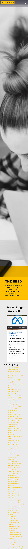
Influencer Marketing (15, 540)
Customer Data (13, 447)
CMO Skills (12, 438)
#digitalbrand (13, 393)
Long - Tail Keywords (15, 463)
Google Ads (12, 457)
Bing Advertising (13, 420)
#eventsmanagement (15, 506)
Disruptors (12, 451)
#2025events (12, 410)
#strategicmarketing (15, 396)
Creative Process (13, 424)
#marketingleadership (15, 418)
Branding (11, 377)
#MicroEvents (12, 498)
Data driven (12, 449)
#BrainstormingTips (14, 475)
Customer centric (14, 530)
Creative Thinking (14, 444)
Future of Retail (13, 455)
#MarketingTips (13, 391)
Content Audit (13, 520)
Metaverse (12, 333)
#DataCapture (13, 481)
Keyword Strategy (14, 461)
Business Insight (13, 402)
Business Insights (14, 380)
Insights (11, 459)
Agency (11, 434)
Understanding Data (14, 471)
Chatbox (11, 442)
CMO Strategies (13, 440)
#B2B (10, 387)
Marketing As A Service (15, 547)
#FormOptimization (14, 483)
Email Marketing (13, 453)
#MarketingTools (13, 496)
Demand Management (15, 534)
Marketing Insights (15, 332)
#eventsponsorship (14, 430)
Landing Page (12, 544)
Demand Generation (14, 532)
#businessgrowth (14, 371)
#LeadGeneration (14, 414)
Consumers (12, 518)
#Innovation (12, 489)
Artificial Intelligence (15, 436)
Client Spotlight (13, 512)
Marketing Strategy (14, 406)
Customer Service (14, 528)
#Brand (11, 412)
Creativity (11, 426)
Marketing (12, 373)
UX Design (12, 469)
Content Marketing (14, 522)
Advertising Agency (14, 398)
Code (10, 514)
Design (11, 382)
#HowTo (11, 485)
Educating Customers (15, 536)
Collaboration (12, 516)
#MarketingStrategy (14, 389)
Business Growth (13, 422)
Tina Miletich (13, 344)
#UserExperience (14, 502)
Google (11, 538)
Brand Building (13, 400)
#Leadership (12, 491)
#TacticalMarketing (14, 500)
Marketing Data (13, 465)
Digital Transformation (15, 375)
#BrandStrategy (13, 477)
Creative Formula (14, 526)
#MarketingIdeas (13, 494)
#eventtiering (12, 510)
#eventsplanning (13, 508)
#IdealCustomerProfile (15, 487)
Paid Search (12, 408)
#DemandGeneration (15, 428)
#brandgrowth (13, 416)
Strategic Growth (14, 467)
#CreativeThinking (14, 479)
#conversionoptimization (16, 504)
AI (9, 432)
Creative (11, 524)
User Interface (13, 473)
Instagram (12, 542)
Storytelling (13, 335)
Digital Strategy (13, 369)
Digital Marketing (14, 367)
